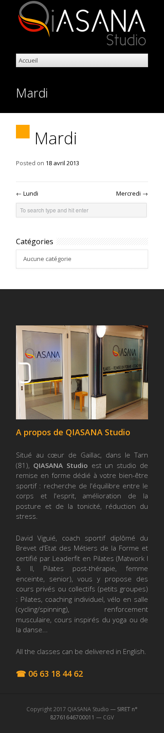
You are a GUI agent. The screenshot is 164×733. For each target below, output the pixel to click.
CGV (108, 717)
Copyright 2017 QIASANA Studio (67, 709)
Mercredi (132, 193)
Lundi (27, 193)
